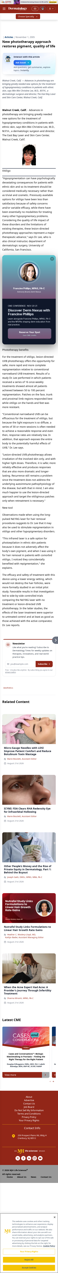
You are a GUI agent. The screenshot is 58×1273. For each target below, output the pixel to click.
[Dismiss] (52, 259)
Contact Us (29, 1103)
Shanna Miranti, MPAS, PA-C (20, 998)
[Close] (55, 1217)
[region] (29, 1243)
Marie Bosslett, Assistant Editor (22, 758)
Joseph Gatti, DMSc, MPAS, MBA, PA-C (24, 877)
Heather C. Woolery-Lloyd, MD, (21, 934)
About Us (21, 1177)
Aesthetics (8, 687)
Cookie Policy (49, 1246)
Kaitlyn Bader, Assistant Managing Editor (24, 937)
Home (10, 1177)
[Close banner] (54, 4)
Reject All (28, 1259)
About (29, 1096)
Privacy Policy (29, 1117)
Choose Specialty (26, 16)
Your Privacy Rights (29, 1120)
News (33, 1177)
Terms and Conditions (29, 1113)
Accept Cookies (29, 1267)
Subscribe (42, 664)
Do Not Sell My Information (29, 1110)
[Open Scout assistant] (43, 8)
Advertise (29, 1100)
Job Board (29, 1106)
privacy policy (10, 672)
